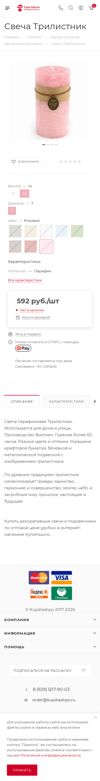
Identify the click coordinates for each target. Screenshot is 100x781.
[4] (74, 161)
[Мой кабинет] (80, 8)
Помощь (14, 647)
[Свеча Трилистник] (50, 100)
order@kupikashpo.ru (53, 699)
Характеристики (66, 402)
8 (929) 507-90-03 (51, 689)
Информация (19, 633)
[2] (65, 161)
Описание (22, 402)
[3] (70, 161)
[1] (61, 161)
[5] (79, 161)
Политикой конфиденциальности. (51, 755)
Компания (16, 620)
